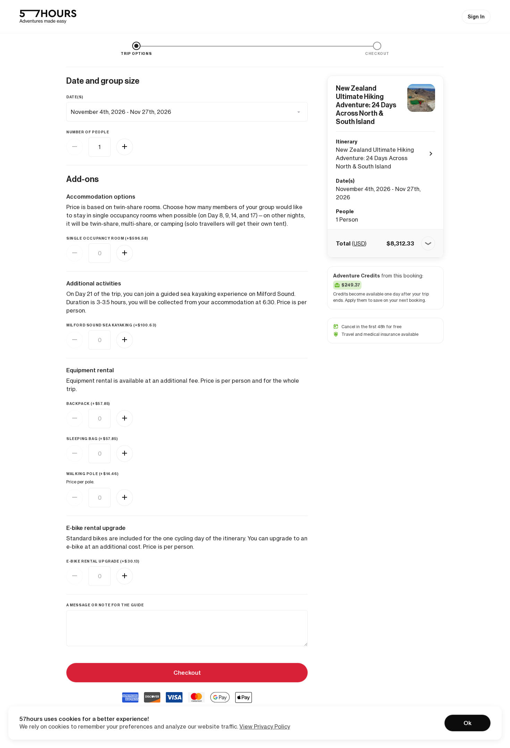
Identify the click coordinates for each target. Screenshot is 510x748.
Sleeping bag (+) (92, 439)
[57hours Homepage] (47, 17)
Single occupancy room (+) (107, 238)
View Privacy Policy (264, 726)
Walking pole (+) (92, 474)
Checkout (187, 672)
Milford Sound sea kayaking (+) (111, 325)
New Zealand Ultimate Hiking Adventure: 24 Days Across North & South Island (366, 105)
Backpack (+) (88, 403)
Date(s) (74, 97)
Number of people (87, 132)
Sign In (476, 17)
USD (359, 243)
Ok (467, 723)
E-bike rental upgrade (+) (102, 561)
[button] (385, 243)
